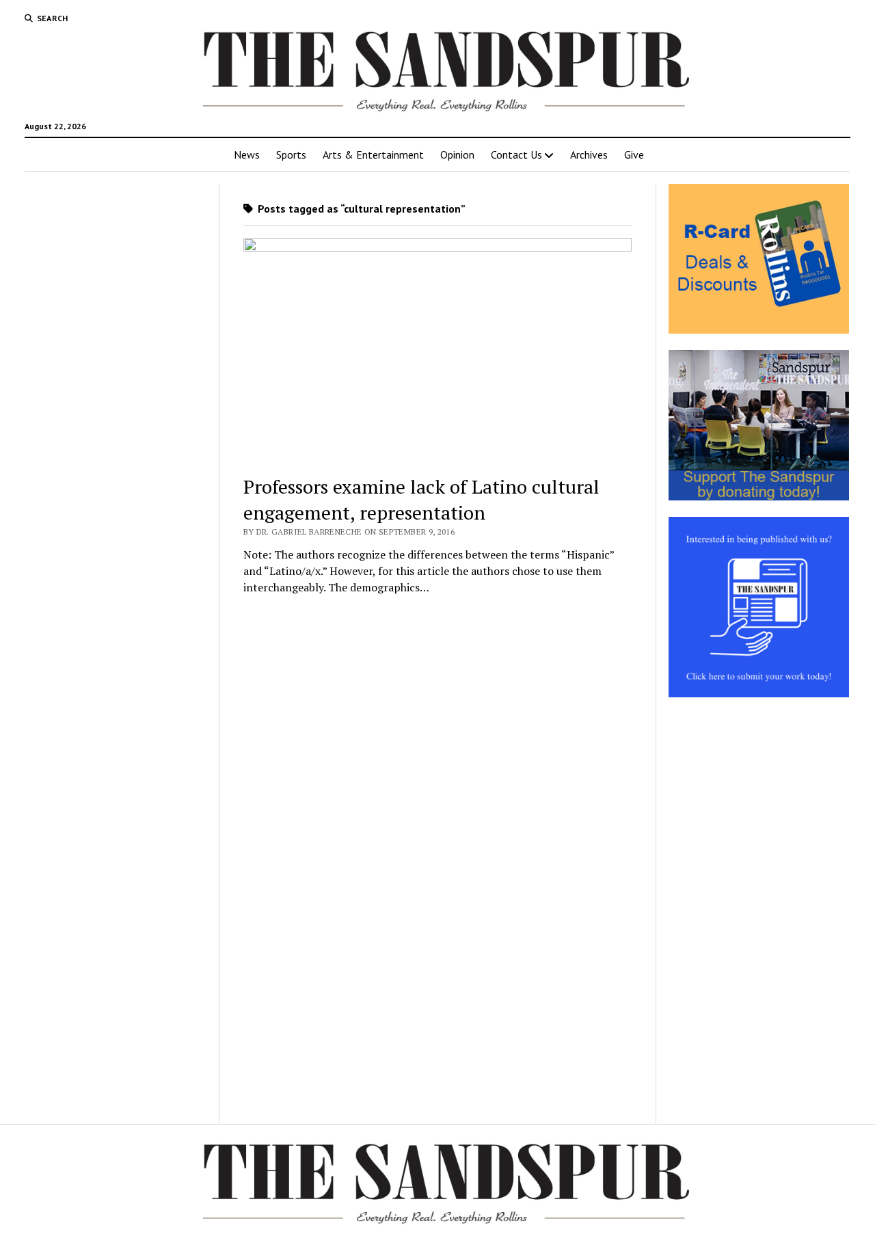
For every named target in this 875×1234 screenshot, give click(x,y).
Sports (291, 154)
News (247, 154)
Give (634, 154)
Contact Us (516, 154)
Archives (589, 154)
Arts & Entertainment (373, 154)
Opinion (457, 154)
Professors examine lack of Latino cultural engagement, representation (421, 499)
